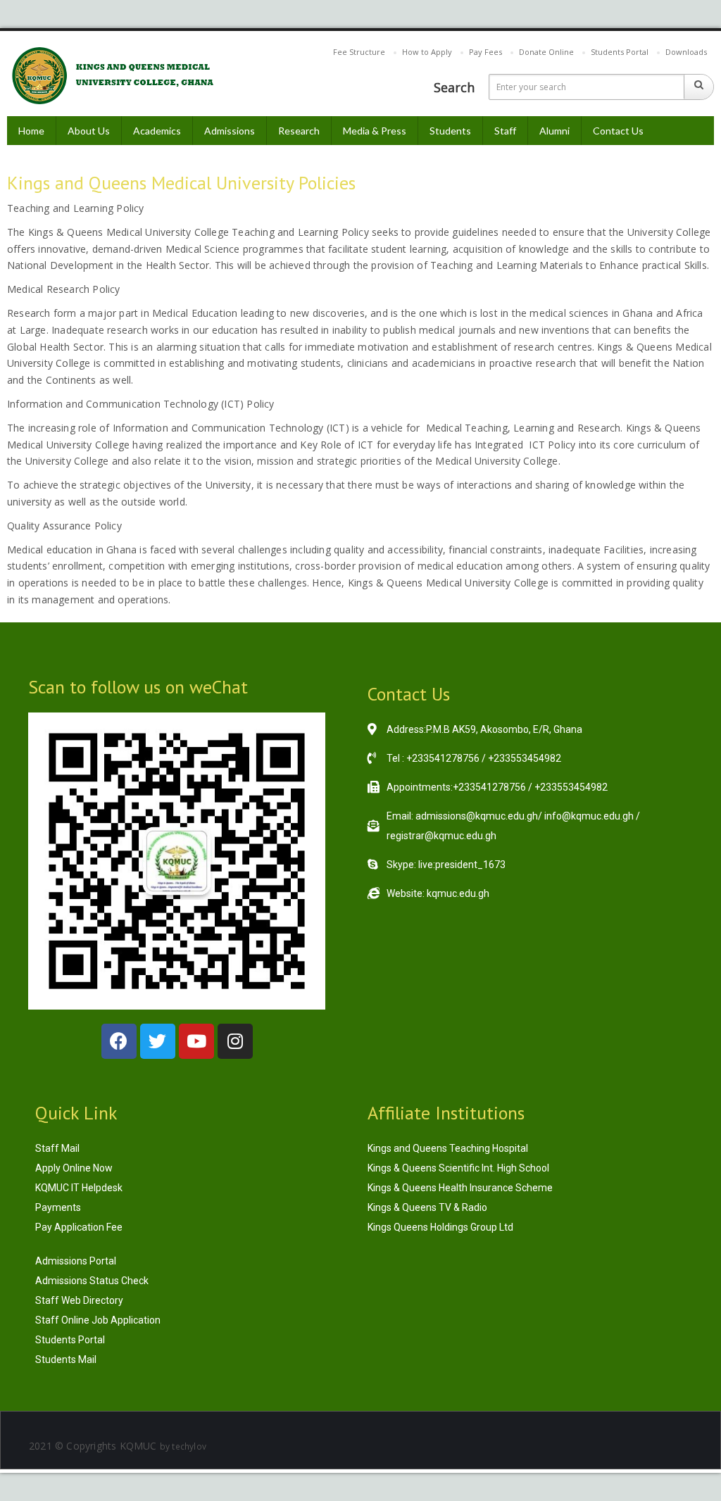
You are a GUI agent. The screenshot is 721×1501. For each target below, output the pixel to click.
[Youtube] (196, 1041)
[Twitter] (157, 1041)
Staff (505, 131)
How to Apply (427, 51)
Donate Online (546, 51)
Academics (157, 131)
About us (89, 131)
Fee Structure (359, 51)
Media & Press (374, 131)
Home (31, 131)
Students (450, 131)
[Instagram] (235, 1041)
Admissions (229, 131)
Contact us (618, 131)
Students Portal (619, 51)
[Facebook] (119, 1041)
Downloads (686, 51)
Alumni (554, 131)
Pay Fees (485, 51)
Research (299, 131)
